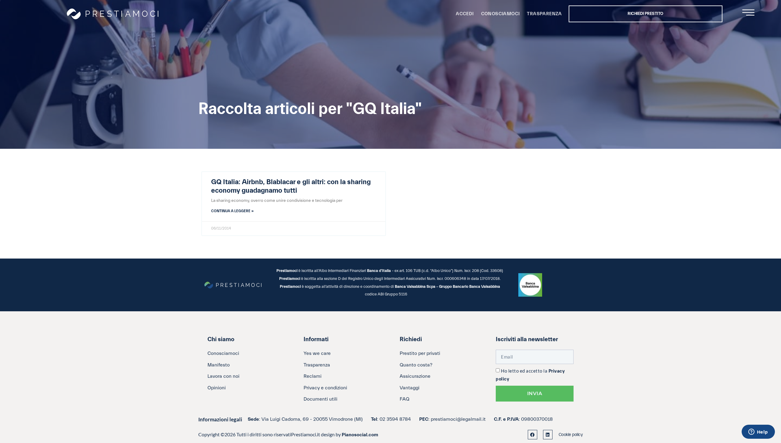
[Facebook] (532, 434)
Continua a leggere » (232, 211)
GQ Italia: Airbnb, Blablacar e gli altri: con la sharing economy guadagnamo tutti (291, 186)
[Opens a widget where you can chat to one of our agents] (758, 432)
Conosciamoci (500, 13)
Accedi (464, 13)
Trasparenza (544, 13)
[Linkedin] (547, 434)
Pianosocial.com (360, 435)
